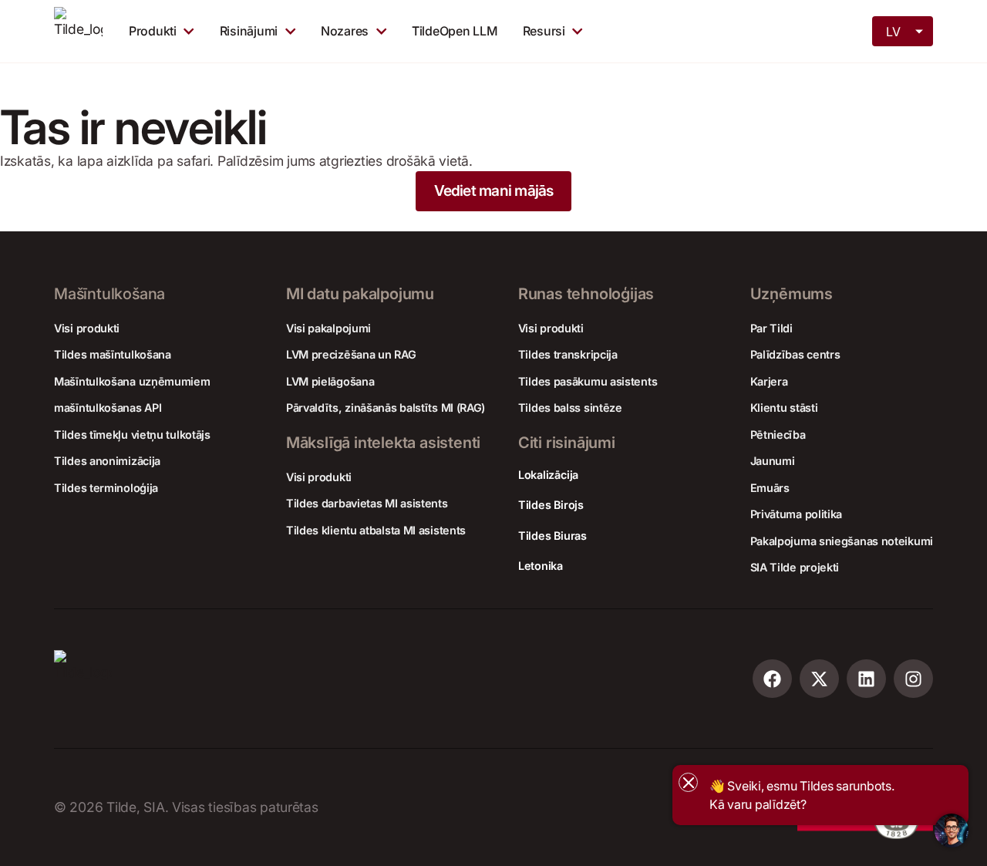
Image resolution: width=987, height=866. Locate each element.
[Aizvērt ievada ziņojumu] (688, 782)
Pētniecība (778, 434)
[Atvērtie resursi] (577, 31)
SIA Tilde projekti (795, 567)
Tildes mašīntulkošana (112, 354)
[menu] (904, 30)
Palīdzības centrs (795, 354)
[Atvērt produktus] (188, 31)
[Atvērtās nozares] (381, 31)
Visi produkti (87, 328)
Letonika (540, 565)
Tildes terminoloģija (106, 487)
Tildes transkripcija (568, 354)
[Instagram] (913, 679)
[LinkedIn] (866, 679)
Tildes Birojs (551, 504)
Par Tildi (771, 328)
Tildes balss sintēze (570, 407)
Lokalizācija (548, 474)
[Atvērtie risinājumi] (290, 31)
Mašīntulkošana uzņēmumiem (132, 381)
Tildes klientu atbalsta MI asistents (376, 530)
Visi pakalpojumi (328, 328)
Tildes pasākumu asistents (588, 381)
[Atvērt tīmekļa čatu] (951, 830)
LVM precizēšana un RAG (351, 354)
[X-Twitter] (819, 679)
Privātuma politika (796, 514)
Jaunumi (772, 460)
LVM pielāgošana (330, 381)
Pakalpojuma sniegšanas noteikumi (841, 541)
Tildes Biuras (552, 535)
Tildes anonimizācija (107, 460)
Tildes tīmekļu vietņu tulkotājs (132, 434)
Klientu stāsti (784, 407)
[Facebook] (772, 679)
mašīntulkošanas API (107, 407)
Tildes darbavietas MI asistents (367, 503)
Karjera (769, 381)
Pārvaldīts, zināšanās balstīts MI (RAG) (385, 407)
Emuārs (770, 487)
